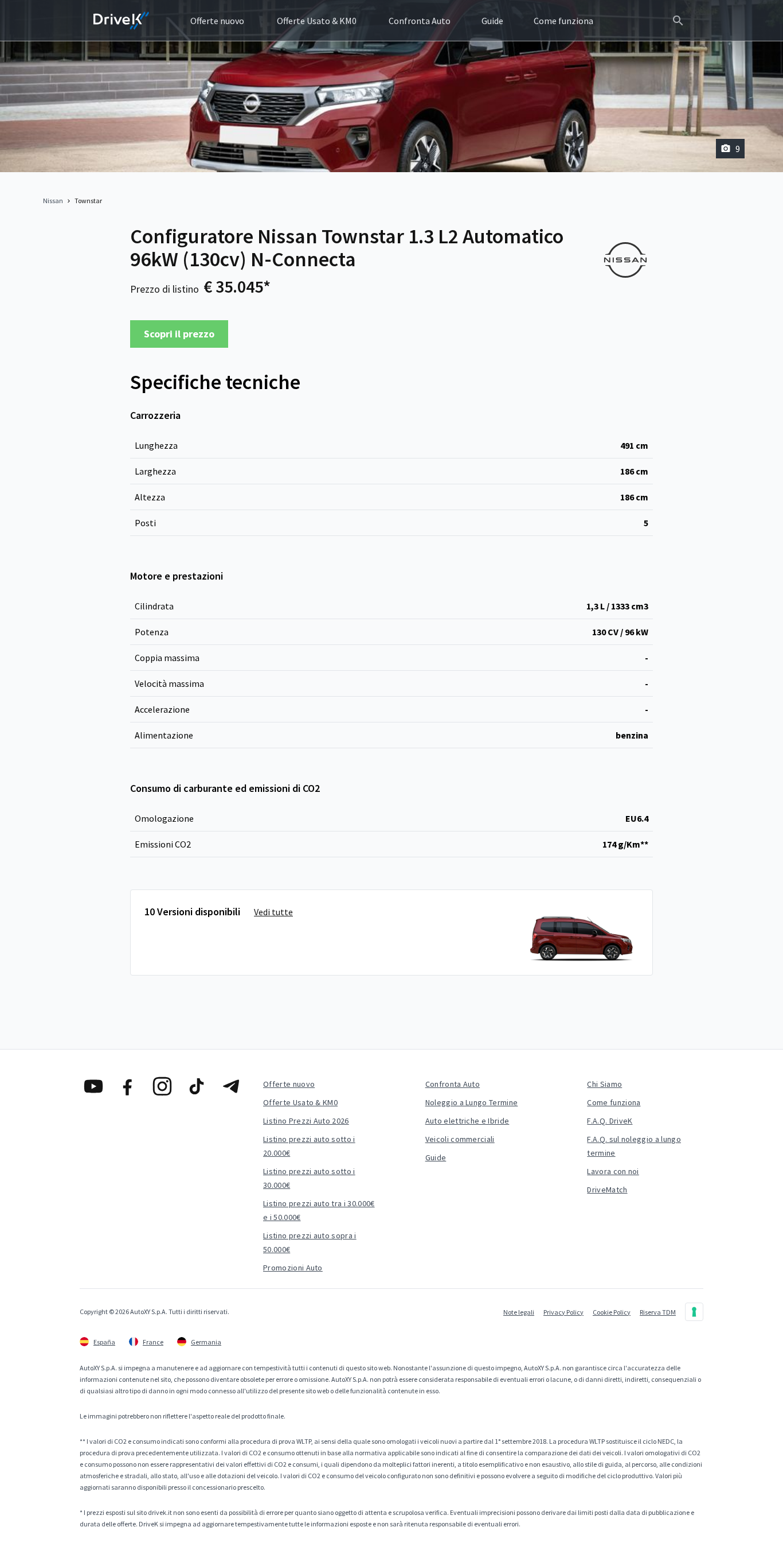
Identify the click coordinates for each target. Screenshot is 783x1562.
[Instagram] (162, 1086)
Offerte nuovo (289, 1084)
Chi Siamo (604, 1084)
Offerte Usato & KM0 (300, 1102)
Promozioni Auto (293, 1267)
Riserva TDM (658, 1312)
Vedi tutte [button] (273, 912)
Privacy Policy (563, 1312)
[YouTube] (93, 1086)
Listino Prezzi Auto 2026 (306, 1121)
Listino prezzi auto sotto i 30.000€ (309, 1178)
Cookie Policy (612, 1312)
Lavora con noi (613, 1171)
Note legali (518, 1312)
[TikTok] (196, 1086)
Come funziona (613, 1102)
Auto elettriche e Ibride (467, 1121)
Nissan (53, 200)
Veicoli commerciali (460, 1139)
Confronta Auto (452, 1084)
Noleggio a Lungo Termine (471, 1102)
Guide (436, 1157)
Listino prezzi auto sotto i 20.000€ (309, 1146)
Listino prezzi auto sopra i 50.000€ (310, 1242)
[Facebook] (128, 1086)
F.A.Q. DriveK (609, 1121)
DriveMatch (607, 1189)
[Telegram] (231, 1086)
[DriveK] (121, 20)
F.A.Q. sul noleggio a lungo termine (634, 1146)
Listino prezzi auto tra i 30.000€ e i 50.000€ (319, 1210)
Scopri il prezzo (179, 333)
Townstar (88, 200)
